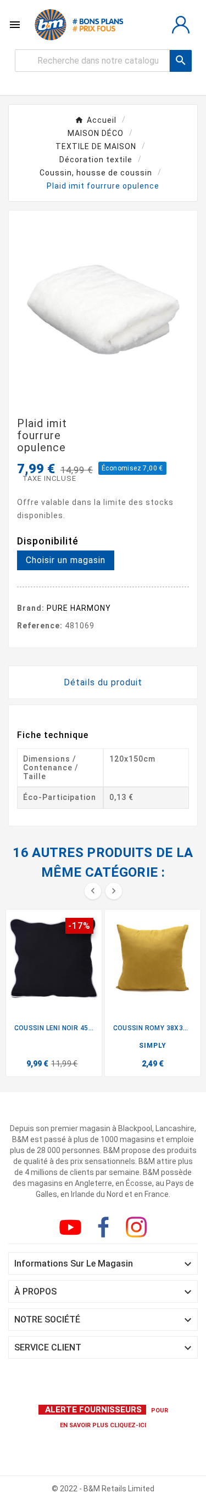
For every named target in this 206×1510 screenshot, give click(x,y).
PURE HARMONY (79, 608)
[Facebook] (105, 1229)
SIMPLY (152, 1045)
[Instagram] (138, 1229)
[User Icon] (181, 24)
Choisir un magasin (65, 560)
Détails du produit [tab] (103, 682)
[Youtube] (72, 1229)
